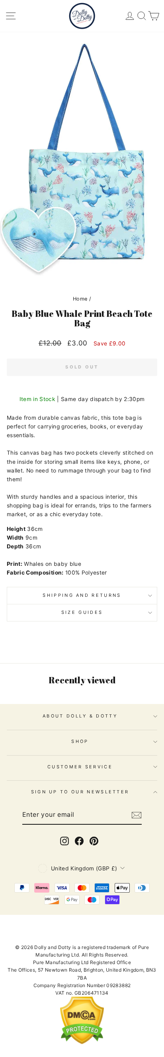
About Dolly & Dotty (80, 716)
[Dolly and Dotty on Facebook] (79, 841)
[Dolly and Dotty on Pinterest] (94, 841)
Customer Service (80, 767)
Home (80, 299)
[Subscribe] (136, 815)
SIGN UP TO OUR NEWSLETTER (80, 792)
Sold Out (81, 367)
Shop (79, 741)
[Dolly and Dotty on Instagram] (64, 841)
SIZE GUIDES (82, 612)
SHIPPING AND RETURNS (82, 595)
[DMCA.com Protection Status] (82, 1042)
